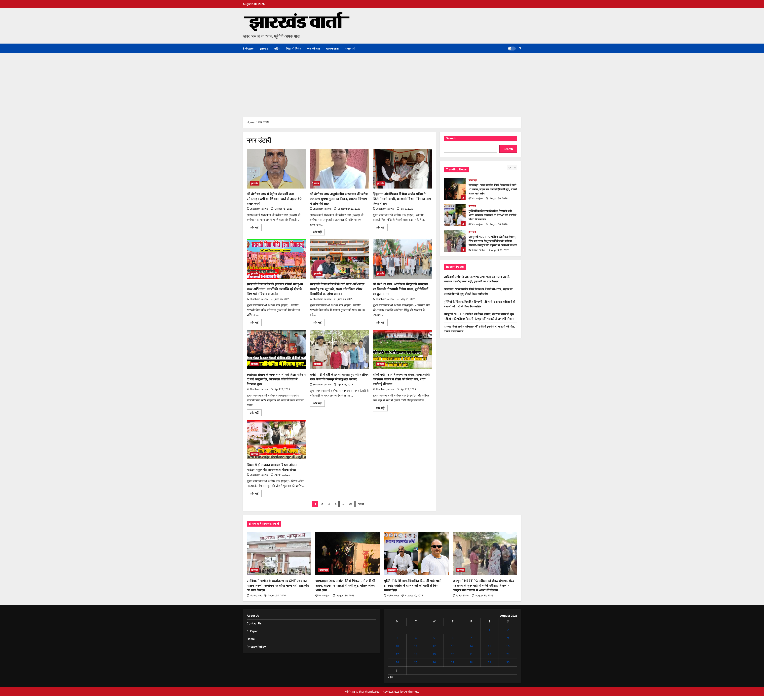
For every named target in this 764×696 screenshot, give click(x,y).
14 (471, 646)
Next (361, 504)
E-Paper (248, 48)
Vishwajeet (477, 198)
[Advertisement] (382, 83)
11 (415, 646)
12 (434, 646)
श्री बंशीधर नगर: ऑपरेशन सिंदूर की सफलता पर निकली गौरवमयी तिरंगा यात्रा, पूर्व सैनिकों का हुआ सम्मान (400, 289)
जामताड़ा (324, 570)
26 (434, 662)
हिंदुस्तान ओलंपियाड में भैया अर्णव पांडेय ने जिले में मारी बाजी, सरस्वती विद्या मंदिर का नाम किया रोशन (402, 198)
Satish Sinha (478, 224)
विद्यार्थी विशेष (293, 48)
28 (471, 662)
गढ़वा (316, 183)
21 (350, 504)
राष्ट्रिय (277, 48)
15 (489, 646)
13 (452, 646)
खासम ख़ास (332, 48)
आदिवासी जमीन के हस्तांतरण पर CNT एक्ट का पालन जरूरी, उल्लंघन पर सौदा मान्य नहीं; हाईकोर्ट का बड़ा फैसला (278, 585)
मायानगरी (350, 48)
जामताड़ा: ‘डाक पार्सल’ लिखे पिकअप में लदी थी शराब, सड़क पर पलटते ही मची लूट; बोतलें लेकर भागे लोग (345, 585)
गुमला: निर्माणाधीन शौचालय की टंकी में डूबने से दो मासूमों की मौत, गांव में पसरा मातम (455, 241)
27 (452, 662)
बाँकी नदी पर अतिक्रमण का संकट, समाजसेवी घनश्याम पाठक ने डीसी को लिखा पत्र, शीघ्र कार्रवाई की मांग (401, 379)
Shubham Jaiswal (259, 208)
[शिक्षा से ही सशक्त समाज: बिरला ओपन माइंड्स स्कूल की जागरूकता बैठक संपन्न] (276, 440)
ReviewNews (391, 691)
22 (489, 654)
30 (508, 662)
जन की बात (313, 48)
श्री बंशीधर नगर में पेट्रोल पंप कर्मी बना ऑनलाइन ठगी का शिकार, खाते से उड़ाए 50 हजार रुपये (274, 198)
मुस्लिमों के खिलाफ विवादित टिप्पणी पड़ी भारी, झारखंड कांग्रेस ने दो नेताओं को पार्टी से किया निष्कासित (455, 189)
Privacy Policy (256, 646)
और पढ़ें (256, 228)
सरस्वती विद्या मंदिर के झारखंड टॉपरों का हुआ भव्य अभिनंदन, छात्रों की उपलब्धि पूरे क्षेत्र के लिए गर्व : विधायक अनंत (275, 289)
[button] (520, 48)
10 (397, 646)
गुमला (471, 233)
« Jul (391, 677)
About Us (253, 615)
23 (508, 654)
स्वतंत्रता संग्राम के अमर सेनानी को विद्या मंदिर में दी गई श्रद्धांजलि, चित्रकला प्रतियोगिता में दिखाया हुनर (276, 379)
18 (415, 654)
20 (452, 654)
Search (451, 138)
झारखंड (264, 48)
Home (251, 639)
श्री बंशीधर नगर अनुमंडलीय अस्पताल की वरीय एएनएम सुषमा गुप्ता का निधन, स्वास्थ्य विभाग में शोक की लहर (339, 198)
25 (415, 662)
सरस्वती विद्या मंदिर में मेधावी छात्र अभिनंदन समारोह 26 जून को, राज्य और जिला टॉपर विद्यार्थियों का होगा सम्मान (337, 289)
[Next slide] (514, 167)
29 (489, 662)
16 (508, 646)
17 (397, 654)
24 (397, 662)
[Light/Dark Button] (512, 49)
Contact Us (254, 623)
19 (434, 654)
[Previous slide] (509, 167)
